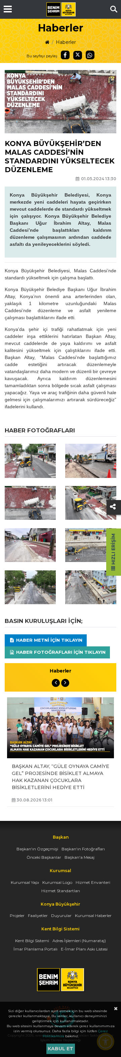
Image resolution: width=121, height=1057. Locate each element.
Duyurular (61, 915)
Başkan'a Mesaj (79, 857)
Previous (56, 683)
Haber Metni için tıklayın (48, 640)
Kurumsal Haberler (93, 915)
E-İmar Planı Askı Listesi (84, 949)
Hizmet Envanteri (93, 882)
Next (65, 683)
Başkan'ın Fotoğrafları (83, 848)
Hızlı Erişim (113, 550)
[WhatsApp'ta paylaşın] (90, 55)
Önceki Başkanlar (44, 857)
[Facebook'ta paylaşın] (65, 55)
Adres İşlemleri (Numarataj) (79, 940)
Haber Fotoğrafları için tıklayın (60, 652)
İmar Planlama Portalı (35, 949)
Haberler (66, 42)
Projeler (17, 915)
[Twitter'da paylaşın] (77, 55)
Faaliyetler (38, 915)
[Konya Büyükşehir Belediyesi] (60, 9)
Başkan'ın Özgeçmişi (37, 848)
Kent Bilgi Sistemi (32, 940)
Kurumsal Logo (57, 882)
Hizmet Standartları (60, 890)
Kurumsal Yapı (25, 882)
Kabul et (60, 1049)
